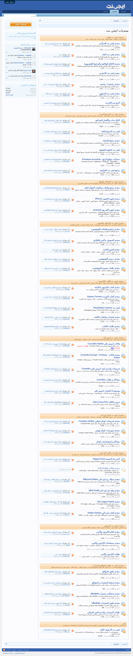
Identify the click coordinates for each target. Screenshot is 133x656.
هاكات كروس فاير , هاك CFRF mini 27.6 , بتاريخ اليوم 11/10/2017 (42, 344)
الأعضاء (105, 11)
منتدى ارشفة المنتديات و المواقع (106, 583)
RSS (73, 44)
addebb (28, 55)
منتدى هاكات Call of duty (109, 468)
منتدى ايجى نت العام (111, 54)
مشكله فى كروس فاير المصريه (53, 380)
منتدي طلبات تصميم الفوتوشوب (106, 268)
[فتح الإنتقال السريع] (40, 21)
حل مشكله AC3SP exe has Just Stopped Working (46, 326)
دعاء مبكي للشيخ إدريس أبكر (53, 43)
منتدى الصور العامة (111, 249)
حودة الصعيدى (18, 48)
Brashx (67, 86)
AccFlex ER (66, 584)
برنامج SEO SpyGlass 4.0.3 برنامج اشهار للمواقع (47, 571)
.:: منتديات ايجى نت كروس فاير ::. (113, 338)
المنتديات (114, 11)
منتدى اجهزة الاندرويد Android (106, 210)
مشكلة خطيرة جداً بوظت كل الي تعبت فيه (49, 442)
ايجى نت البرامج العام (110, 131)
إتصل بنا (26, 650)
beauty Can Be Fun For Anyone (52, 170)
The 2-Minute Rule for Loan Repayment (49, 159)
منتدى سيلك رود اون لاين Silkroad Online (101, 479)
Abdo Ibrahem (19, 63)
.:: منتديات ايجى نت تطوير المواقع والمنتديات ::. (108, 565)
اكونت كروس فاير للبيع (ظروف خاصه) (51, 391)
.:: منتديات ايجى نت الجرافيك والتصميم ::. (111, 223)
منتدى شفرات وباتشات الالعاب (107, 317)
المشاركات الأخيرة (110, 15)
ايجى (124, 624)
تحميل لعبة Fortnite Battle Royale (52, 630)
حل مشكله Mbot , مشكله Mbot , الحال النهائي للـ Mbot (45, 479)
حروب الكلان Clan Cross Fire (106, 402)
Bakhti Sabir (9, 95)
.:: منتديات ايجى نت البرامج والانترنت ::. (111, 114)
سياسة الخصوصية (8, 653)
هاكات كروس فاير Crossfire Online (104, 344)
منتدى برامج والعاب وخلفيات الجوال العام (102, 188)
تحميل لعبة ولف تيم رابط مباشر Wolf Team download (46, 490)
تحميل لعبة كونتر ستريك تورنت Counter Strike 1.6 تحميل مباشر (43, 297)
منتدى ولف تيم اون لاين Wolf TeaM (104, 490)
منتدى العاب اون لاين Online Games (104, 513)
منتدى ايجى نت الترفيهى (109, 93)
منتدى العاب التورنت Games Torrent (103, 296)
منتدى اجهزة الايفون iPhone (107, 199)
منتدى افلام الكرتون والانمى (108, 532)
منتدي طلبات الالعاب (111, 326)
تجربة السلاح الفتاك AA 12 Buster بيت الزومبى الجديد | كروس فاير (42, 369)
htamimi (21, 55)
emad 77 (67, 515)
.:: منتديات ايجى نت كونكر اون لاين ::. (112, 415)
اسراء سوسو (66, 534)
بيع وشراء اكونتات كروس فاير (107, 391)
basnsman (66, 503)
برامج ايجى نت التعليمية (110, 170)
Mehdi (68, 545)
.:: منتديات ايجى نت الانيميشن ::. (114, 526)
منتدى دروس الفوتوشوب (109, 259)
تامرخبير (67, 231)
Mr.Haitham (66, 596)
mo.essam (66, 492)
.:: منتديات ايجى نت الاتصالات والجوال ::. (111, 182)
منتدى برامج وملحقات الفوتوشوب (105, 229)
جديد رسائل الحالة (28, 45)
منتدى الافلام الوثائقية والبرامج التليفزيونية (102, 64)
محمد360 (67, 631)
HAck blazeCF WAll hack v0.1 (52, 355)
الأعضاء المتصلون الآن (26, 33)
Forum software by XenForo (112, 653)
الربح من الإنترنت (112, 103)
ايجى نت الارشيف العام (110, 630)
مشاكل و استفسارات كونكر (108, 442)
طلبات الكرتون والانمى (110, 554)
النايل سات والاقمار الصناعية (107, 120)
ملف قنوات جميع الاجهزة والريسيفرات (50, 120)
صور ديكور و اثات (57, 250)
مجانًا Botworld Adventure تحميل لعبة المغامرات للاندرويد (45, 188)
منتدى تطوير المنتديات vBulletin (106, 603)
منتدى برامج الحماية (111, 140)
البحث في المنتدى (123, 15)
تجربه (60, 54)
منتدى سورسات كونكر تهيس (107, 430)
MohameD (66, 45)
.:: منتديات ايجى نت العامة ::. (115, 37)
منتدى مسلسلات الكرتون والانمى (106, 543)
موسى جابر (58, 554)
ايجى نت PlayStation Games (106, 308)
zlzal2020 (67, 481)
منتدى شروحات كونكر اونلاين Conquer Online (99, 421)
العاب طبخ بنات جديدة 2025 (54, 94)
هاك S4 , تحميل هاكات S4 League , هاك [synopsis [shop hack (43, 502)
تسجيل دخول (10, 2)
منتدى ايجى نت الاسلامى (109, 43)
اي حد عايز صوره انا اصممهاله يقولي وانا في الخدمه (47, 268)
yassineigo (27, 76)
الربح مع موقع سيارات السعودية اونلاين (50, 103)
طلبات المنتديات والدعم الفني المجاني (103, 612)
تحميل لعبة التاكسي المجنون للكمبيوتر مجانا (49, 287)
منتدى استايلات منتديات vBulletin (105, 594)
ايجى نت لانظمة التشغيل (109, 150)
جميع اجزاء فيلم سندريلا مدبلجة (53, 532)
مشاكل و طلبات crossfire (108, 380)
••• (6, 52)
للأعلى (8, 650)
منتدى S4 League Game (108, 502)
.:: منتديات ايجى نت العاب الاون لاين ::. (112, 453)
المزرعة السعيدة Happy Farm (106, 459)
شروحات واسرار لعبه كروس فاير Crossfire (101, 369)
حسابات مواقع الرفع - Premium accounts (101, 159)
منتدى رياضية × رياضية (110, 84)
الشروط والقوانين (19, 653)
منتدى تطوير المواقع (111, 571)
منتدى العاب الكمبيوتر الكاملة (107, 287)
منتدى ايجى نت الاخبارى (109, 73)
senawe (67, 605)
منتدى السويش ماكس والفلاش (106, 240)
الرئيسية (123, 11)
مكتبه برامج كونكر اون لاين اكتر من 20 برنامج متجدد (47, 421)
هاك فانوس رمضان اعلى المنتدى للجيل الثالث (48, 603)
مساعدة (20, 650)
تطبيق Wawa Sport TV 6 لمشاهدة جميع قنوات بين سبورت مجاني (42, 210)
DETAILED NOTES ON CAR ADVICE (50, 612)
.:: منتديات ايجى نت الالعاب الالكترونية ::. (111, 281)
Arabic (128, 650)
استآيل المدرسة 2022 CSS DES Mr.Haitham (48, 594)
